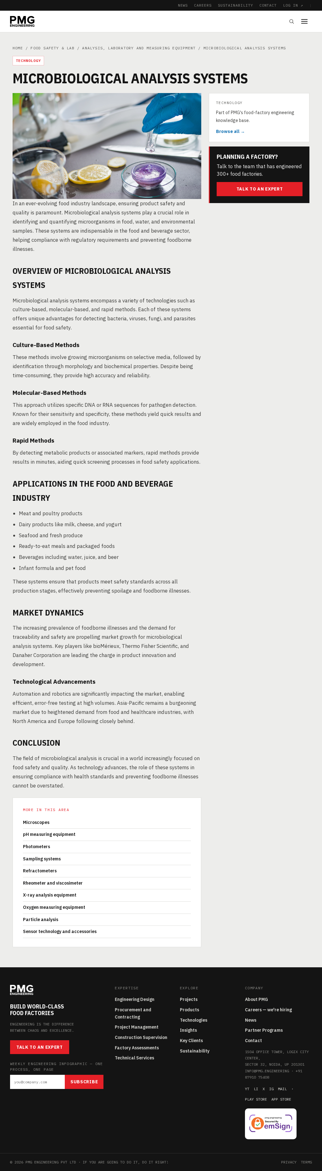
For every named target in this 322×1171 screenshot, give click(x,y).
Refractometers (40, 871)
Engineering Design (134, 999)
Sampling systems (42, 859)
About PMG (256, 999)
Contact (253, 1040)
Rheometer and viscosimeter (53, 883)
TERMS (306, 1162)
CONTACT (268, 5)
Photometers (36, 846)
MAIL (282, 1088)
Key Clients (191, 1040)
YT (247, 1088)
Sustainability (194, 1051)
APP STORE (281, 1099)
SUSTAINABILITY (235, 5)
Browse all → (230, 131)
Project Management (136, 1027)
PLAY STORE (256, 1099)
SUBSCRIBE (84, 1082)
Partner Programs (264, 1030)
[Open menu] (306, 21)
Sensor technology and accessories (60, 931)
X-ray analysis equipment (49, 895)
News (250, 1020)
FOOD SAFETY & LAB (52, 48)
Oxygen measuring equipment (54, 907)
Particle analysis (40, 919)
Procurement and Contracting (133, 1013)
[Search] (291, 21)
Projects (188, 999)
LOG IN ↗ (293, 5)
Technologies (193, 1020)
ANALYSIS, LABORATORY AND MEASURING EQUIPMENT (139, 48)
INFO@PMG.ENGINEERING (267, 1071)
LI (256, 1088)
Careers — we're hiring (268, 1010)
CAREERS (203, 5)
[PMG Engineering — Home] (22, 21)
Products (189, 1010)
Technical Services (134, 1058)
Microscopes (36, 822)
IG (271, 1088)
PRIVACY (289, 1162)
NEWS (183, 5)
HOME (18, 48)
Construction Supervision (141, 1037)
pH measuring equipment (49, 834)
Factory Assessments (137, 1048)
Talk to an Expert (259, 189)
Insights (188, 1030)
